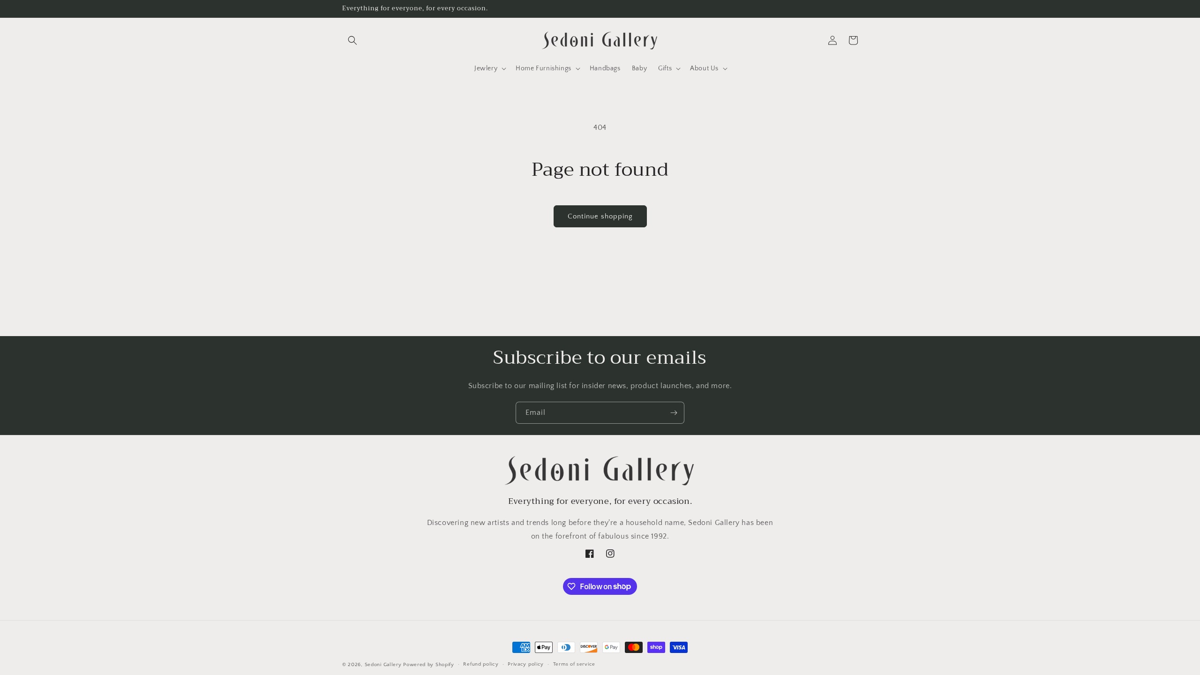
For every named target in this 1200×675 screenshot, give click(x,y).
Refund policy (480, 664)
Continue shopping (600, 216)
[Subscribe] (673, 413)
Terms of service (574, 664)
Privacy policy (526, 664)
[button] (352, 40)
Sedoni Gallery (383, 665)
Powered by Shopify (428, 665)
